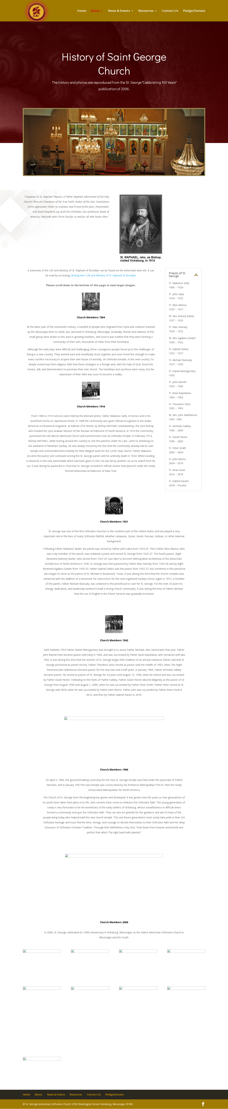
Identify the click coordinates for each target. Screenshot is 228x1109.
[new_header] (186, 952)
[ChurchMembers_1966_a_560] (90, 989)
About (95, 11)
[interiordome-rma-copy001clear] (138, 989)
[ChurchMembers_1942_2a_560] (42, 952)
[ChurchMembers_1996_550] (186, 989)
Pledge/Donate (194, 11)
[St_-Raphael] (42, 989)
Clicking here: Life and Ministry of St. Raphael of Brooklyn (103, 275)
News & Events (119, 11)
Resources (146, 11)
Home (81, 11)
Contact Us (170, 11)
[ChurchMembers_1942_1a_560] (42, 1059)
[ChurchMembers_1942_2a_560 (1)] (138, 952)
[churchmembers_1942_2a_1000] (90, 952)
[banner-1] (114, 174)
